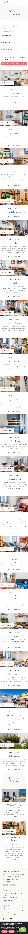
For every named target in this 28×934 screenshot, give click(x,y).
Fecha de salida (5, 42)
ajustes (13, 928)
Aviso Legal (18, 879)
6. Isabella (14, 283)
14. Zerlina (14, 595)
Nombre (3, 28)
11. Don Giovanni (14, 479)
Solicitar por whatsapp (13, 63)
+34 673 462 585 (8, 895)
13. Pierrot (14, 559)
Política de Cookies (16, 927)
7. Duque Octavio (14, 323)
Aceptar (4, 931)
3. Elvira (14, 171)
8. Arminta (14, 361)
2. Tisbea (14, 133)
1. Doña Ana (14, 93)
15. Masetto (14, 636)
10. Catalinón (14, 441)
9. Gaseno (14, 399)
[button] (23, 929)
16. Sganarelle (14, 674)
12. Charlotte (14, 519)
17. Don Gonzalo (14, 715)
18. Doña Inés (14, 756)
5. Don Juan (14, 243)
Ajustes (18, 931)
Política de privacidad (8, 879)
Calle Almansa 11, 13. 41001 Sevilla (13, 893)
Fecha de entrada (6, 35)
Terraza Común (14, 805)
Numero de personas (7, 49)
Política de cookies (7, 881)
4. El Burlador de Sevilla (14, 212)
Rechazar (11, 931)
